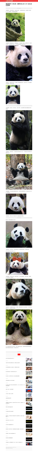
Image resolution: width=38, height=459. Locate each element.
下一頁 (19, 354)
